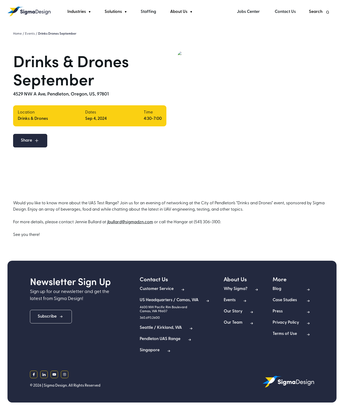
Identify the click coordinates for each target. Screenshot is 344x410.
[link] (29, 11)
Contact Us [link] (285, 12)
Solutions (113, 12)
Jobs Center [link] (248, 12)
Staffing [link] (148, 12)
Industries (76, 12)
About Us (178, 12)
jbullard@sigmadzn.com (130, 222)
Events (30, 34)
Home (17, 34)
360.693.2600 (150, 318)
